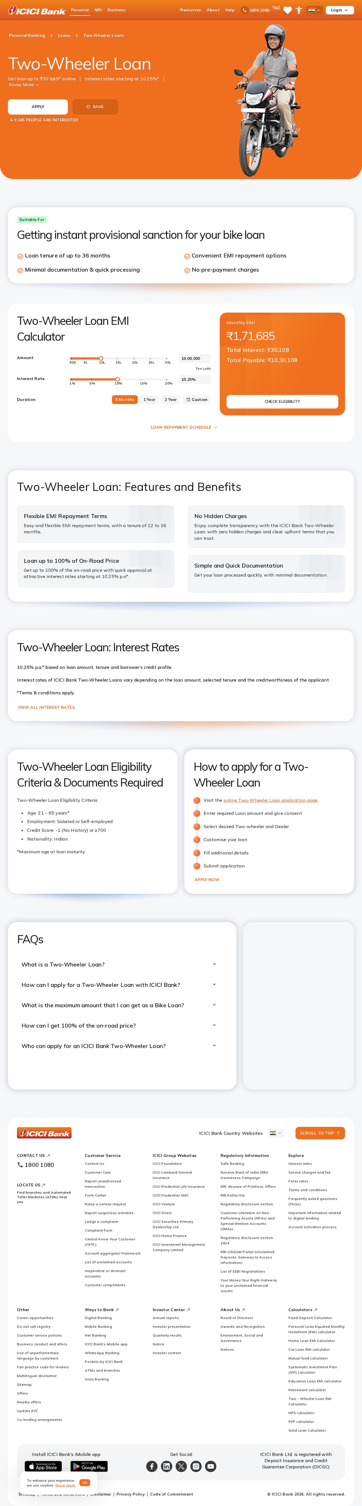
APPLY (38, 106)
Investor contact (167, 1353)
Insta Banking (97, 1379)
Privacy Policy (131, 1494)
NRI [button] (98, 9)
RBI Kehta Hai (233, 1195)
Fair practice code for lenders (43, 1367)
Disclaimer (100, 1494)
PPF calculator (301, 1421)
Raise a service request (105, 1204)
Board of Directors (237, 1318)
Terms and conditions (307, 1190)
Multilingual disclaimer (37, 1376)
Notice (158, 1344)
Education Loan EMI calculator (315, 1381)
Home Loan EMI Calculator (311, 1341)
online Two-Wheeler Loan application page (271, 800)
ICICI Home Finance (170, 1236)
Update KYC (27, 1411)
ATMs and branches (102, 1370)
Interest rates (300, 1163)
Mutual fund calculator (308, 1358)
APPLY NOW (207, 879)
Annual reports (166, 1318)
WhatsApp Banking (102, 1353)
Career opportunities (35, 1318)
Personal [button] (80, 9)
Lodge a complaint (101, 1221)
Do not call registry (33, 1326)
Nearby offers (29, 1402)
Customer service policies (39, 1335)
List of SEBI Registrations (243, 1271)
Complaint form (98, 1230)
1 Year (149, 399)
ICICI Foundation (167, 1163)
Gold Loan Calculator (307, 1430)
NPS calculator (301, 1413)
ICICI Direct (162, 1213)
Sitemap (24, 1384)
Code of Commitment (171, 1494)
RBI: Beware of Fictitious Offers (248, 1186)
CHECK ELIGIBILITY (282, 401)
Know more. (65, 1485)
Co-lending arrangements (40, 1419)
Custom (200, 399)
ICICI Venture (164, 1204)
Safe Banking (232, 1163)
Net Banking (95, 1335)
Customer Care (98, 1172)
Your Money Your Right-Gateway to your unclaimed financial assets (249, 1285)
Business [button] (116, 9)
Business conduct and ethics (42, 1344)
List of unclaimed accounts (108, 1262)
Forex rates (298, 1181)
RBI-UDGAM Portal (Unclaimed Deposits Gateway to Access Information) (248, 1257)
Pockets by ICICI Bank (104, 1361)
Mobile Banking (98, 1326)
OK (85, 1483)
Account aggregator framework (113, 1253)
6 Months (124, 399)
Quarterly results (167, 1335)
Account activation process (312, 1227)
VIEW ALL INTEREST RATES (46, 707)
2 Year (171, 399)
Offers (22, 1393)
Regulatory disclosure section (247, 1204)
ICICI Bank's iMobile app (106, 1344)
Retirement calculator (307, 1390)
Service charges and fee (309, 1172)
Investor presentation (172, 1326)
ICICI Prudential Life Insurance (179, 1186)
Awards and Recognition (243, 1326)
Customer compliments (105, 1285)
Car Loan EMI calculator (309, 1349)
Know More (21, 84)
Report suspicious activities (109, 1213)
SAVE (98, 106)
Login (336, 9)
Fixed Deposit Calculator (310, 1318)
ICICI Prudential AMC (171, 1195)
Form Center (95, 1195)
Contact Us (94, 1163)
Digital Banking (98, 1318)
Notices (227, 1349)
